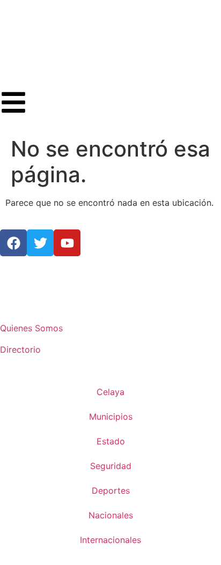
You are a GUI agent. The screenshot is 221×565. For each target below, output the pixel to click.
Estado (111, 441)
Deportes (111, 490)
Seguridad (110, 465)
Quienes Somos (31, 328)
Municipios (110, 416)
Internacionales (110, 539)
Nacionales (111, 515)
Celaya (110, 391)
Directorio (20, 349)
